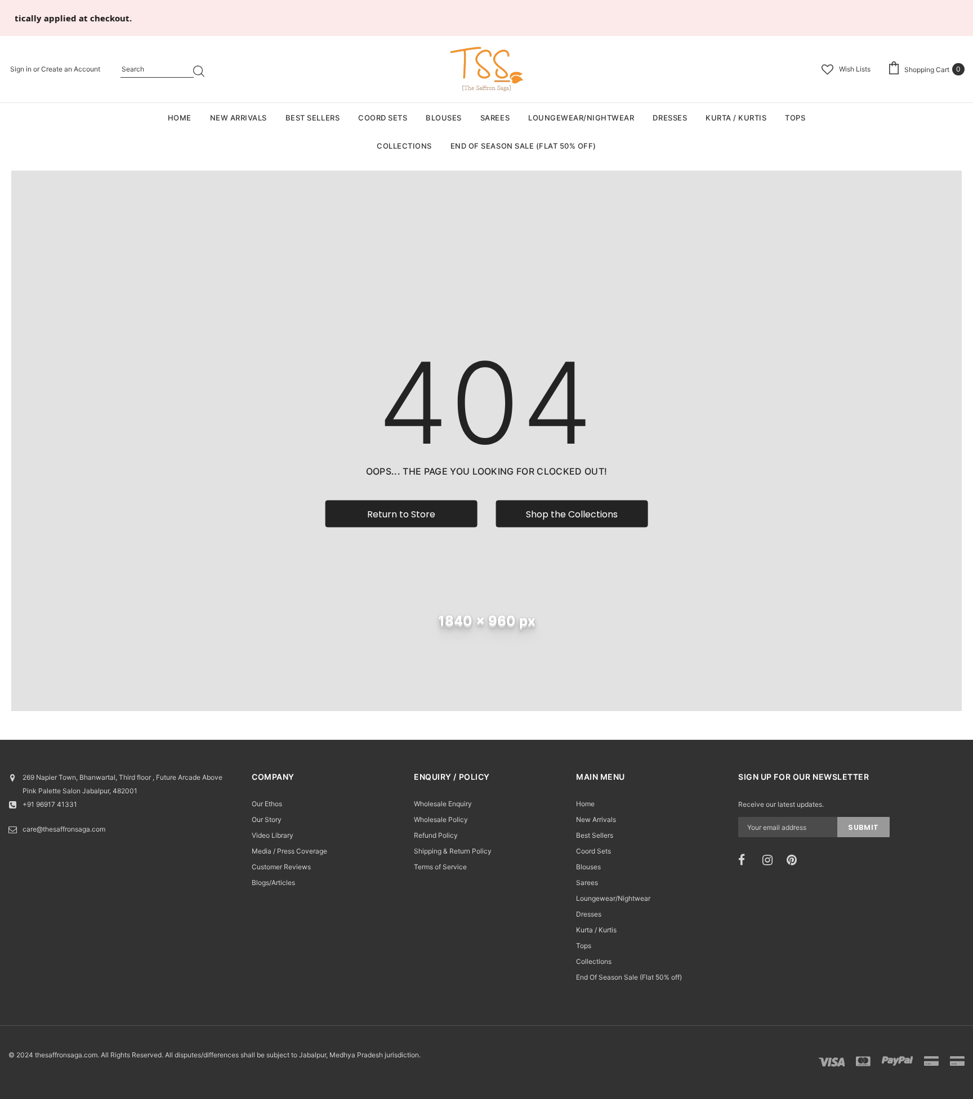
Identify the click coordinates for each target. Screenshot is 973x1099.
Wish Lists (855, 69)
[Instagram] (770, 860)
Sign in (21, 69)
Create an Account (70, 69)
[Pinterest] (795, 860)
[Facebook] (746, 860)
